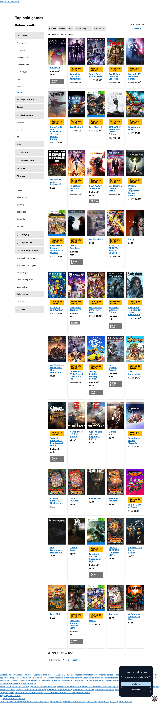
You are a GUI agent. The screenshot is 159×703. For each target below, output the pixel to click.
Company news (7, 692)
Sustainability (83, 692)
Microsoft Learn (7, 689)
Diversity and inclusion (54, 692)
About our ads (125, 701)
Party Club (55, 614)
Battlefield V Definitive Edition (134, 76)
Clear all (138, 28)
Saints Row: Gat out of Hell (75, 188)
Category (24, 234)
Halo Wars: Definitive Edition (114, 310)
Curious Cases (73, 548)
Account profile (12, 677)
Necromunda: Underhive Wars (95, 310)
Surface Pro (5, 674)
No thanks (135, 690)
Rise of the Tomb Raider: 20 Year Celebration (134, 311)
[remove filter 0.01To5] (104, 28)
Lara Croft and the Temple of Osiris (75, 624)
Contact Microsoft (40, 701)
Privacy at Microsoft (24, 692)
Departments (27, 99)
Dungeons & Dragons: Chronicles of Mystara (56, 249)
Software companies (104, 689)
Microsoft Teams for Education (45, 680)
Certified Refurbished (93, 677)
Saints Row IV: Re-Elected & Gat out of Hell (76, 375)
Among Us (55, 67)
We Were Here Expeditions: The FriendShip (57, 369)
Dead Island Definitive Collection (114, 76)
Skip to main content (10, 1)
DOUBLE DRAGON (74, 499)
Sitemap (28, 701)
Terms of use (79, 701)
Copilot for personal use (107, 674)
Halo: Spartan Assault (113, 367)
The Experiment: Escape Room (56, 550)
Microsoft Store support (48, 677)
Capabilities (26, 242)
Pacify (131, 239)
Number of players (29, 250)
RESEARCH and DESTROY (56, 308)
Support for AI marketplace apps (31, 689)
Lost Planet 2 (95, 127)
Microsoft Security (20, 686)
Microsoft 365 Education (71, 680)
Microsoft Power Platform (69, 686)
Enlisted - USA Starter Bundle (135, 550)
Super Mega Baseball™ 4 (75, 308)
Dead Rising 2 (76, 127)
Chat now (136, 684)
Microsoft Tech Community (59, 689)
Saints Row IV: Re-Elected (95, 75)
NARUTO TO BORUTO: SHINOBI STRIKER (114, 249)
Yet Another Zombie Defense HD (56, 181)
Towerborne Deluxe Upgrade (134, 440)
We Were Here (96, 239)
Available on (26, 115)
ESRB (22, 309)
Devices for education (20, 680)
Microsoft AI (6, 686)
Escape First (95, 498)
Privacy (53, 701)
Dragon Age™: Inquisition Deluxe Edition (133, 190)
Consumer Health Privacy (12, 701)
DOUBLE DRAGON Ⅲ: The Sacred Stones (114, 551)
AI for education (28, 683)
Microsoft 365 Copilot (108, 686)
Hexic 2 (92, 620)
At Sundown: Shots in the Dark (134, 616)
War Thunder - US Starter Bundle (76, 434)
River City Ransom (113, 499)
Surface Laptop (19, 674)
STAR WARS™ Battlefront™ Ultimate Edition (115, 131)
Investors (38, 692)
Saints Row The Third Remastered (75, 76)
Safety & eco (103, 701)
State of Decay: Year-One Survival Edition (56, 442)
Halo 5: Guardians (75, 246)
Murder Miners (112, 433)
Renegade (114, 614)
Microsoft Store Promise (115, 677)
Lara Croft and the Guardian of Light (95, 558)
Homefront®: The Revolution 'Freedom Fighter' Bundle (56, 133)
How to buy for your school (97, 680)
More (19, 92)
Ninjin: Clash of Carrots (134, 505)
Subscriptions (27, 160)
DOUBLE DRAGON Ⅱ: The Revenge (56, 500)
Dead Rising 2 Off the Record (115, 188)
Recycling (114, 701)
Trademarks (91, 701)
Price (22, 168)
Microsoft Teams (90, 686)
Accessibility (71, 692)
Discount (24, 152)
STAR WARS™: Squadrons (95, 187)
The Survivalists (134, 372)
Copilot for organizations (84, 674)
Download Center (28, 677)
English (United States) (10, 695)
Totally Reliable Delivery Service (93, 375)
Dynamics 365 (36, 686)
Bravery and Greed (134, 128)
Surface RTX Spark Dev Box (59, 674)
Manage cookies (65, 701)
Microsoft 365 (49, 686)
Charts (23, 35)
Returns (64, 677)
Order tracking (75, 677)
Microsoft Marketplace (83, 689)
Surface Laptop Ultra (36, 674)
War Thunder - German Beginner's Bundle (95, 435)
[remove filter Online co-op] (89, 28)
